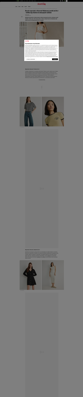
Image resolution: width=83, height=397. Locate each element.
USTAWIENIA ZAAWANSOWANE (30, 59)
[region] (41, 50)
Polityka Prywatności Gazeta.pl (50, 56)
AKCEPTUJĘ (55, 59)
